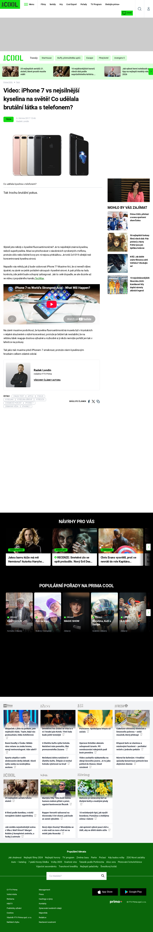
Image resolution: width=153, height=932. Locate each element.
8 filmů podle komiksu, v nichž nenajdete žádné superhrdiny (19, 814)
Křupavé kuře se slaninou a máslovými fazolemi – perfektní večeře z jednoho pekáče (131, 746)
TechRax (39, 278)
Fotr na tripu (42, 620)
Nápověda (43, 913)
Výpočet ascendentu (46, 866)
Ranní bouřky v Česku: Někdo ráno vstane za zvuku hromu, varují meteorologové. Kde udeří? (21, 746)
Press (41, 894)
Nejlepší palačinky (89, 866)
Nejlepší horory (52, 857)
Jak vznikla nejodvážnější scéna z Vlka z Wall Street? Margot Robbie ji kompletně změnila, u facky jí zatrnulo (20, 832)
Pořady (84, 4)
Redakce (42, 917)
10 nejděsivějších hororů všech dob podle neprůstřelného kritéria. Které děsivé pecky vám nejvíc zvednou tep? (83, 74)
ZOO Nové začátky (136, 857)
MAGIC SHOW (71, 620)
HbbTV (10, 903)
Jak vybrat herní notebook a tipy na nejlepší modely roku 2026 (135, 71)
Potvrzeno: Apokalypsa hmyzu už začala (95, 730)
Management (44, 890)
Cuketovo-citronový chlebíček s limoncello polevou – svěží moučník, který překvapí (131, 731)
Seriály (53, 4)
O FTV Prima (12, 890)
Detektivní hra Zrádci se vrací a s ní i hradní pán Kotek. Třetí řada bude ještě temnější (57, 731)
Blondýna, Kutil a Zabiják (101, 622)
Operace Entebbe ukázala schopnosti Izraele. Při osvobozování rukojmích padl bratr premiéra (93, 748)
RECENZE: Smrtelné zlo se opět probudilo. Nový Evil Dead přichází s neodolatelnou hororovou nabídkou (73, 560)
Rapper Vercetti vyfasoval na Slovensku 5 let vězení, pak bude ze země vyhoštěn (57, 815)
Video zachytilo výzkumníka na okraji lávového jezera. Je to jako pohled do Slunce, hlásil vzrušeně (95, 762)
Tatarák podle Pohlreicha (91, 862)
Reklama (10, 899)
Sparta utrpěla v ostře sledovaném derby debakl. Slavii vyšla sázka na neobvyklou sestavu (20, 762)
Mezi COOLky (14, 620)
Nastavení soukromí (47, 922)
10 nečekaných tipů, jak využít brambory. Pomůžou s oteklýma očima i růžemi (94, 815)
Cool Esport (71, 4)
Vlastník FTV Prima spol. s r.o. (19, 917)
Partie (94, 857)
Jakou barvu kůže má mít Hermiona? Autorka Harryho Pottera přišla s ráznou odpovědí (25, 560)
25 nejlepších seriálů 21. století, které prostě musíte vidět (33, 71)
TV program (68, 857)
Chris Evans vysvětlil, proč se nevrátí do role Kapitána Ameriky (118, 560)
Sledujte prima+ (112, 4)
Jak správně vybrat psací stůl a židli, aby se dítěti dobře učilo (93, 828)
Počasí (102, 857)
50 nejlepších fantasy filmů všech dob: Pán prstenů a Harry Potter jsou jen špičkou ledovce (139, 241)
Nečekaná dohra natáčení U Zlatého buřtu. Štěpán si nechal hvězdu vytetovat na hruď (57, 760)
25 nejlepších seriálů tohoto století (18, 799)
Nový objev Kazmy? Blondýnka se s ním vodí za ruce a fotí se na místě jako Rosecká (58, 830)
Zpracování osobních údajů (50, 908)
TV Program (96, 4)
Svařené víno (70, 862)
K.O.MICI (125, 620)
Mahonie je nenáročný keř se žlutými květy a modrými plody (93, 799)
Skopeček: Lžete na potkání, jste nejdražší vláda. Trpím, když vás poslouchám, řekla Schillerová (20, 731)
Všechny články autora (47, 380)
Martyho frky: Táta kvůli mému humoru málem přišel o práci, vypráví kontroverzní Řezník (56, 801)
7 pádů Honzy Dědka (38, 862)
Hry (61, 4)
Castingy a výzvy (46, 899)
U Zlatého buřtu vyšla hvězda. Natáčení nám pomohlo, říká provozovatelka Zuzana (56, 746)
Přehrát (13, 617)
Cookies (10, 913)
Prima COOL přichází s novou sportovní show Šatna (139, 217)
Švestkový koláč (109, 866)
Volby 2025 (56, 862)
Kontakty (42, 903)
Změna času (82, 857)
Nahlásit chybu (13, 922)
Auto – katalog (18, 862)
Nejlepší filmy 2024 (33, 857)
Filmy (43, 4)
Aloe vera (111, 862)
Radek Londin (22, 121)
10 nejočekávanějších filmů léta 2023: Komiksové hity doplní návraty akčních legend (140, 284)
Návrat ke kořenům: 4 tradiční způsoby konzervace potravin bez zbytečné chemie (132, 760)
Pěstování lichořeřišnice (130, 862)
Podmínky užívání (14, 908)
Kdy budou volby (116, 857)
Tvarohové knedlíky (68, 866)
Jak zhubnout (15, 857)
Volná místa (12, 894)
